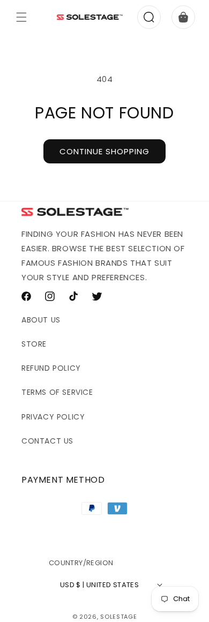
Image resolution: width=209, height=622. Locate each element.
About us (41, 319)
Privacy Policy (53, 416)
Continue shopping (104, 151)
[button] (21, 17)
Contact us (47, 441)
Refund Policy (51, 368)
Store (34, 344)
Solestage (118, 616)
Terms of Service (57, 392)
